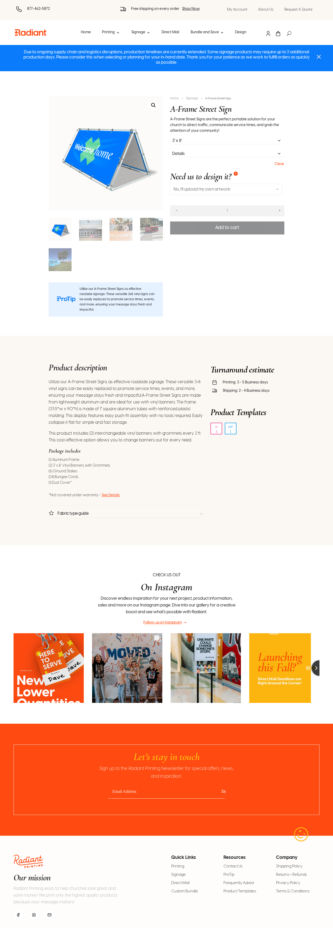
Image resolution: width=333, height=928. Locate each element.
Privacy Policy (288, 883)
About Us (265, 10)
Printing (108, 32)
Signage (138, 32)
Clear (279, 164)
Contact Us (232, 866)
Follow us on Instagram (162, 622)
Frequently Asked (238, 883)
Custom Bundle (184, 891)
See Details (111, 495)
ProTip (228, 875)
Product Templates (239, 891)
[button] (153, 105)
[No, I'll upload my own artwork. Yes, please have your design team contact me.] (226, 189)
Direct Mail (170, 32)
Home (86, 32)
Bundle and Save (205, 32)
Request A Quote (298, 10)
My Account (237, 10)
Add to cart (227, 227)
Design (240, 32)
